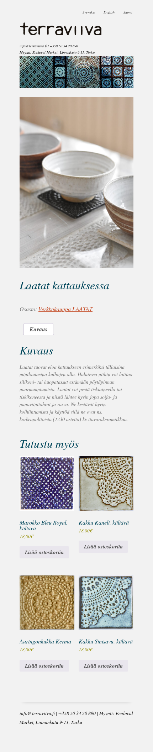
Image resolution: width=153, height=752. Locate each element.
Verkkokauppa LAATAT (65, 308)
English (109, 10)
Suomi (127, 10)
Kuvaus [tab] (38, 329)
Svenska (89, 10)
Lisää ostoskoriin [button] (44, 552)
